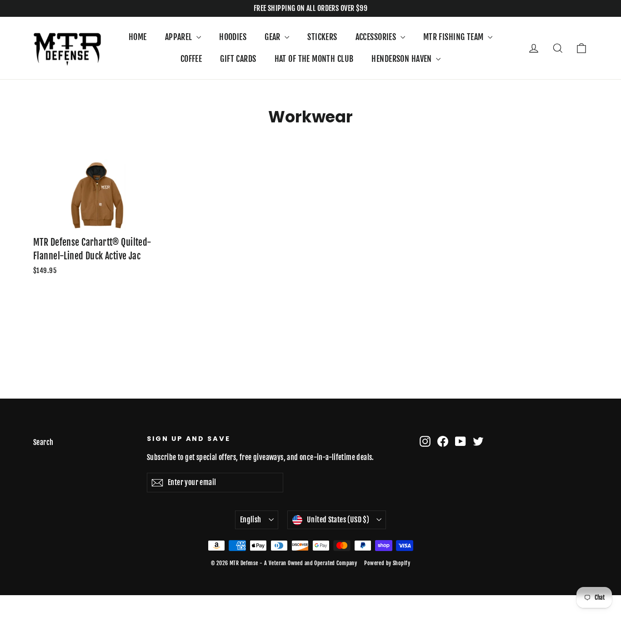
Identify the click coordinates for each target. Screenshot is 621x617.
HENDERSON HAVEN (402, 59)
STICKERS (322, 37)
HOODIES (232, 37)
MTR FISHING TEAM (454, 37)
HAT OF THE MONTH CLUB (314, 59)
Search (43, 442)
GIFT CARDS (238, 59)
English (250, 519)
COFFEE (191, 59)
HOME (138, 37)
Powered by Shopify (387, 563)
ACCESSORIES (377, 37)
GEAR (273, 37)
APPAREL (179, 37)
